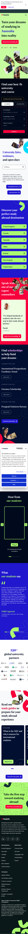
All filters (6, 167)
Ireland (3, 860)
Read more (8, 762)
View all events (13, 192)
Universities (21, 104)
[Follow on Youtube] (13, 839)
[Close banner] (25, 448)
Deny (14, 484)
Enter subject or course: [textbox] (10, 112)
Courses (7, 104)
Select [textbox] (5, 125)
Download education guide (12, 99)
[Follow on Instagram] (17, 839)
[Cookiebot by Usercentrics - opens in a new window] (17, 449)
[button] (25, 524)
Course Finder (19, 848)
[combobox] (14, 112)
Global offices (5, 875)
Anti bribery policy (6, 878)
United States (5, 866)
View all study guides (13, 776)
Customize (13, 480)
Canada (3, 854)
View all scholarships (9, 421)
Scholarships (18, 857)
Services (17, 851)
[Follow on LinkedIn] (3, 839)
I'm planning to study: (8, 116)
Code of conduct (6, 881)
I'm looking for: (7, 110)
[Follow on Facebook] (8, 839)
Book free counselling (9, 42)
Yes (4, 7)
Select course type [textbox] (9, 119)
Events (17, 860)
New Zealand (5, 863)
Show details (19, 471)
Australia (4, 851)
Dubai (3, 857)
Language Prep (19, 854)
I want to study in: (8, 123)
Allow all (14, 476)
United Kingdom (6, 848)
